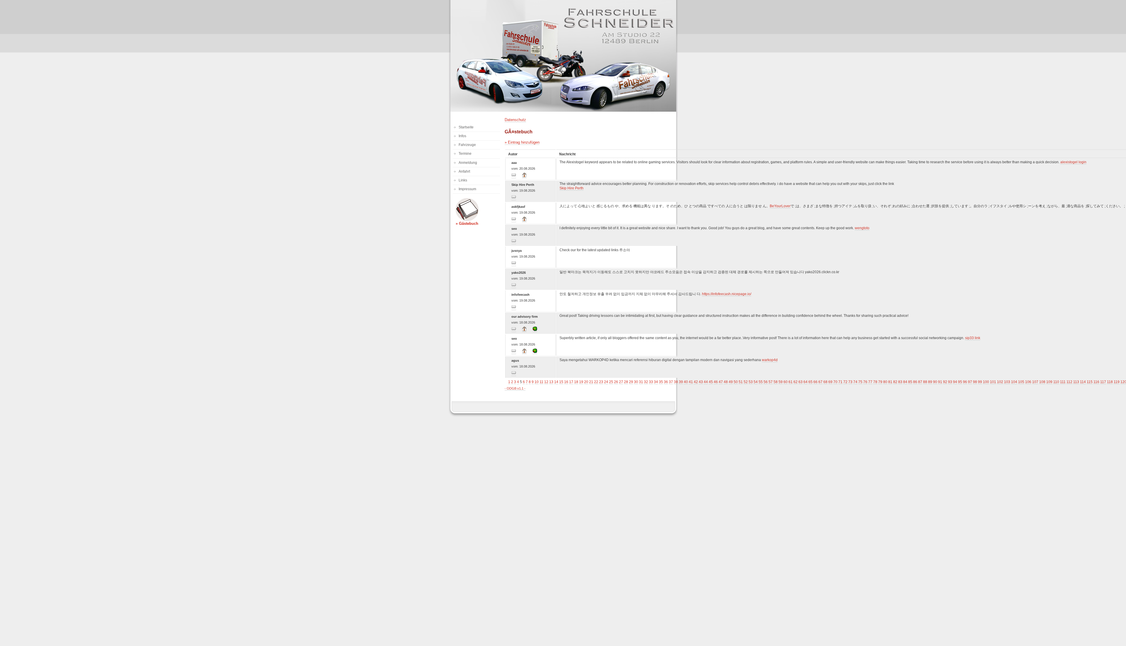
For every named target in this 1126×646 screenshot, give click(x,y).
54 (756, 382)
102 (1000, 382)
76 (865, 382)
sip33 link (972, 338)
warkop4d (770, 360)
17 (571, 382)
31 (641, 382)
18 (576, 382)
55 (761, 382)
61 (790, 382)
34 (656, 382)
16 (566, 382)
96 (965, 382)
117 (1103, 382)
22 (596, 382)
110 (1056, 382)
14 (556, 382)
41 (691, 382)
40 (686, 382)
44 (706, 382)
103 (1007, 382)
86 (915, 382)
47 (721, 382)
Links (463, 180)
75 (860, 382)
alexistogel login (1073, 162)
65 (810, 382)
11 (541, 382)
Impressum (467, 189)
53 (751, 382)
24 (606, 382)
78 (875, 382)
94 (955, 382)
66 (815, 382)
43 (701, 382)
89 (930, 382)
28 (626, 382)
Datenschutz (515, 120)
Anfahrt (464, 171)
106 (1028, 382)
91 (940, 382)
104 (1014, 382)
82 (895, 382)
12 (546, 382)
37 (671, 382)
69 (830, 382)
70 (835, 382)
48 (726, 382)
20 (586, 382)
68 (825, 382)
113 (1076, 382)
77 (870, 382)
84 (905, 382)
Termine (465, 154)
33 (651, 382)
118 (1110, 382)
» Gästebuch (467, 223)
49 (731, 382)
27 (621, 382)
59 (781, 382)
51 (741, 382)
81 (890, 382)
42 (696, 382)
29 (631, 382)
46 (716, 382)
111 (1063, 382)
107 (1035, 382)
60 (786, 382)
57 (771, 382)
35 (661, 382)
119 (1117, 382)
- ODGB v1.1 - (515, 388)
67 (820, 382)
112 (1069, 382)
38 (676, 382)
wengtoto (862, 228)
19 (581, 382)
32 (646, 382)
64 (805, 382)
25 (611, 382)
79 (880, 382)
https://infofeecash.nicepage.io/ (726, 294)
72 (845, 382)
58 (776, 382)
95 (960, 382)
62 (795, 382)
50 (736, 382)
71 (840, 382)
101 (993, 382)
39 (681, 382)
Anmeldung (468, 163)
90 (935, 382)
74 (855, 382)
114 (1083, 382)
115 (1090, 382)
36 (666, 382)
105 (1021, 382)
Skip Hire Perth (571, 188)
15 (561, 382)
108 (1042, 382)
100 (986, 382)
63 (800, 382)
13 (551, 382)
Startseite (466, 127)
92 (945, 382)
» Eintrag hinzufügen (522, 142)
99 (980, 382)
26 (616, 382)
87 (920, 382)
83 (900, 382)
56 (766, 382)
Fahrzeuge (467, 145)
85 (910, 382)
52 (746, 382)
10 (537, 382)
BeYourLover (780, 206)
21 (591, 382)
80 (885, 382)
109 (1049, 382)
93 (950, 382)
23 (601, 382)
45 (711, 382)
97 (970, 382)
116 (1096, 382)
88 (925, 382)
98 (975, 382)
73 (850, 382)
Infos (462, 136)
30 (636, 382)
